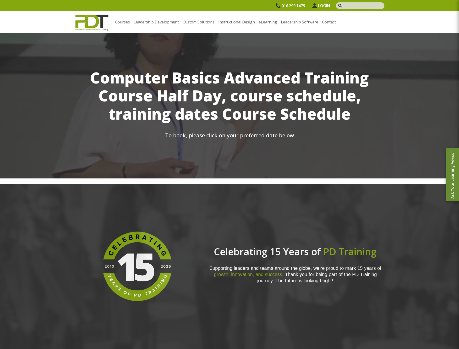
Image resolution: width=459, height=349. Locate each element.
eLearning (268, 22)
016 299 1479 (293, 5)
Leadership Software (299, 22)
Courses (122, 22)
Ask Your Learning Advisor (452, 174)
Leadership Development (156, 22)
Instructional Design (236, 22)
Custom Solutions (198, 22)
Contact (329, 22)
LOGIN (324, 5)
